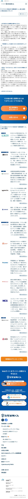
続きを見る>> (23, 148)
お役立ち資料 (5, 450)
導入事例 (3, 448)
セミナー (3, 456)
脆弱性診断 (8, 491)
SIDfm (7, 486)
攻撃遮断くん (8, 480)
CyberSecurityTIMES (7, 464)
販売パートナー (5, 462)
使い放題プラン (7, 439)
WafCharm (8, 483)
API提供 (5, 434)
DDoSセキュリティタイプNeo (11, 429)
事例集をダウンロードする (14, 359)
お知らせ (3, 459)
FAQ (2, 445)
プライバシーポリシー (22, 495)
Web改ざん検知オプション (10, 431)
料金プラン (4, 436)
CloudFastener (9, 489)
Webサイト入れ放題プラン (10, 442)
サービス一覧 (5, 426)
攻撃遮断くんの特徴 (6, 423)
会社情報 (15, 495)
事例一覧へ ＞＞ (23, 14)
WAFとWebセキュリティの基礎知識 (11, 453)
